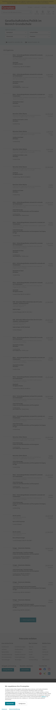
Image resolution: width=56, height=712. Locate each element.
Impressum (4, 709)
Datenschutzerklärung (14, 709)
